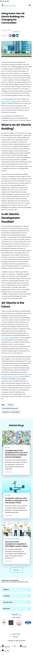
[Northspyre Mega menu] (29, 5)
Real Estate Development (10, 408)
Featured (10, 405)
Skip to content (4, 1)
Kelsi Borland (16, 31)
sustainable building (7, 337)
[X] (13, 35)
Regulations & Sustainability (11, 412)
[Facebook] (10, 35)
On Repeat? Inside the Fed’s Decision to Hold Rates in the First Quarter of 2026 (16, 500)
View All (15, 570)
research (17, 190)
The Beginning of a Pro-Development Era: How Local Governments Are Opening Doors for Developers (16, 453)
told (2, 239)
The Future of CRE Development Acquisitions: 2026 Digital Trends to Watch (16, 544)
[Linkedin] (17, 35)
